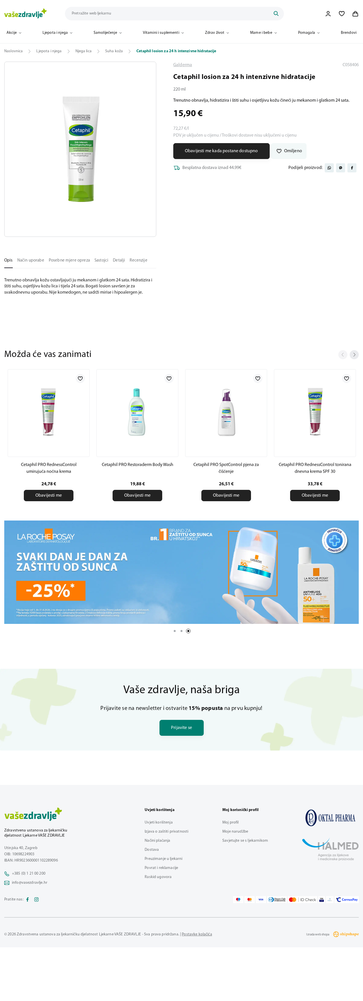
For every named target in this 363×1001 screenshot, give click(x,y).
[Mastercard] (249, 899)
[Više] (181, 572)
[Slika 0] (80, 149)
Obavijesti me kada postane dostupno (221, 151)
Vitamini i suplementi (161, 33)
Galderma (182, 65)
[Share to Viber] (340, 167)
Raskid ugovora (158, 877)
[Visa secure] (321, 899)
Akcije (12, 33)
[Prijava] (328, 13)
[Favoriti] (341, 13)
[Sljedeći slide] (354, 354)
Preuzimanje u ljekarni (163, 859)
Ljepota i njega (55, 33)
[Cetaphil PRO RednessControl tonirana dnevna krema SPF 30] (315, 412)
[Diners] (277, 899)
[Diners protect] (329, 899)
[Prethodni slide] (342, 354)
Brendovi (348, 33)
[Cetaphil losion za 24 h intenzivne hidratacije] (330, 818)
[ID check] (302, 899)
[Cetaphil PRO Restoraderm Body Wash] (137, 412)
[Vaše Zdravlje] (25, 13)
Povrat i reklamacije (161, 868)
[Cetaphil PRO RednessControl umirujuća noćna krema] (48, 412)
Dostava (152, 850)
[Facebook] (27, 900)
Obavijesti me (48, 495)
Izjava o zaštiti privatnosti (166, 831)
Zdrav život (215, 33)
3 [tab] (188, 631)
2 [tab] (181, 631)
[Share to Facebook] (351, 167)
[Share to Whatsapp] (329, 167)
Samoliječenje (105, 33)
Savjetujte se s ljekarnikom (245, 841)
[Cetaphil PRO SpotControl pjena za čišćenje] (226, 412)
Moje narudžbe (235, 831)
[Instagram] (37, 900)
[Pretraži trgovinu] (276, 13)
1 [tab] (174, 631)
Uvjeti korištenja (158, 822)
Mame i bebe (261, 33)
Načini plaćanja (157, 841)
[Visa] (261, 899)
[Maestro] (238, 899)
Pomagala (306, 33)
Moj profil (230, 822)
